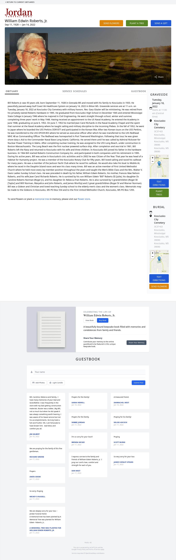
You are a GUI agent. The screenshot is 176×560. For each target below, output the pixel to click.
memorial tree (42, 199)
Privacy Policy (81, 549)
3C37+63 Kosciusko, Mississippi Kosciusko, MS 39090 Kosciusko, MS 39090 (161, 141)
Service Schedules (74, 91)
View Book (89, 320)
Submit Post (138, 383)
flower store (84, 199)
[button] (159, 163)
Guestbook (138, 91)
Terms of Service (94, 549)
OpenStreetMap (90, 553)
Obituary (12, 91)
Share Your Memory (136, 342)
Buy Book (102, 320)
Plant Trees (159, 193)
